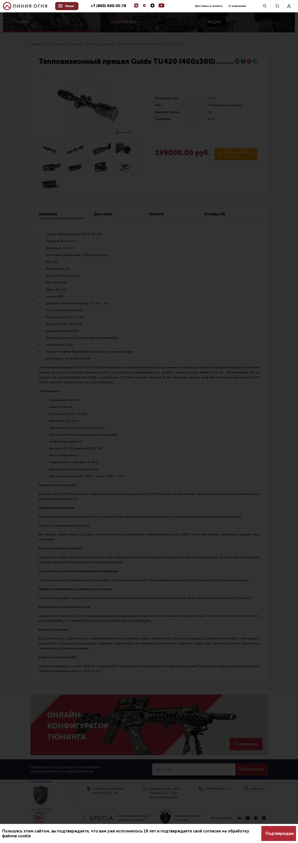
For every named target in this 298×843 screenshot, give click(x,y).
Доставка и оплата (208, 6)
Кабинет (289, 6)
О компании (237, 6)
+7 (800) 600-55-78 (108, 6)
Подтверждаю (279, 833)
